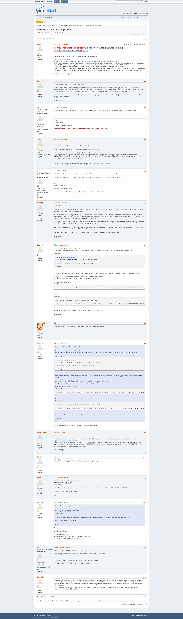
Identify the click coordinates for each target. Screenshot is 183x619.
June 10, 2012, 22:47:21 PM (60, 171)
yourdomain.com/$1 (71, 538)
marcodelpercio (43, 432)
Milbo (39, 547)
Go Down (38, 39)
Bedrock (40, 245)
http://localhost (90, 442)
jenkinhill (41, 107)
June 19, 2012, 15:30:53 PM (62, 245)
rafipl (39, 44)
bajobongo (41, 81)
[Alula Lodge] (38, 131)
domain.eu (68, 482)
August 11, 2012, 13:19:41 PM (61, 477)
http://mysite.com (79, 61)
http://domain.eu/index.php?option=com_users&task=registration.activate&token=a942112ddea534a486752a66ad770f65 (90, 488)
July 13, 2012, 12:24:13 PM (60, 457)
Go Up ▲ (146, 615)
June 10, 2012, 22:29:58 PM (60, 139)
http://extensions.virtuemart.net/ (83, 563)
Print (145, 39)
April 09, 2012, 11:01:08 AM (60, 107)
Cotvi (39, 478)
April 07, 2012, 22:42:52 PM (60, 81)
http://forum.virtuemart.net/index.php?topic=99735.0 (82, 56)
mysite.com (84, 67)
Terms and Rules (139, 615)
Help (132, 615)
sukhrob (40, 343)
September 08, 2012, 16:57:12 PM (62, 547)
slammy (40, 139)
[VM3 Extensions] (38, 569)
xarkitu (40, 502)
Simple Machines (47, 615)
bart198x (40, 577)
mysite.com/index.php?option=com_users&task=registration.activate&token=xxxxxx (89, 67)
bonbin (40, 457)
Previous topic (134, 34)
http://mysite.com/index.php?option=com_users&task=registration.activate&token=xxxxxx (86, 62)
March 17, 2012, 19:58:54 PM (61, 44)
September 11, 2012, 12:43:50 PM (62, 577)
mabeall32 (41, 323)
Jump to (122, 604)
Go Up (37, 596)
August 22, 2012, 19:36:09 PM (61, 502)
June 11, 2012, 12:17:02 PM (60, 202)
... (52, 39)
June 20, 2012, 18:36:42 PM (61, 323)
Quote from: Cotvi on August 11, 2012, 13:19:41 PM (70, 506)
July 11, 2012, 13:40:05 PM (60, 343)
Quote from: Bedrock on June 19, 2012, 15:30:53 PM (70, 347)
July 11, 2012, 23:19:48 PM (60, 432)
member (145, 18)
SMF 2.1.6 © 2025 (38, 615)
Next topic (143, 34)
